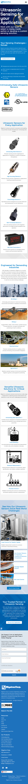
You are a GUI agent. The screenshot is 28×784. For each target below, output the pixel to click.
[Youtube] (6, 767)
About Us (3, 719)
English (5, 771)
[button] (25, 2)
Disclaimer (4, 776)
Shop (2, 721)
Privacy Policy (11, 776)
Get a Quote (4, 727)
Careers (3, 729)
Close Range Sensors (6, 741)
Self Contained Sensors (7, 739)
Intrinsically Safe (5, 737)
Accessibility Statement (14, 777)
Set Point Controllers (6, 742)
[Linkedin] (3, 767)
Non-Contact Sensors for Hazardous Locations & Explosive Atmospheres (20, 555)
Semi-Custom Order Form (7, 731)
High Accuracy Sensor (6, 744)
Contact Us (4, 725)
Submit (14, 675)
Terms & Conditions (20, 776)
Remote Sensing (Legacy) (7, 746)
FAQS (2, 723)
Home (2, 718)
